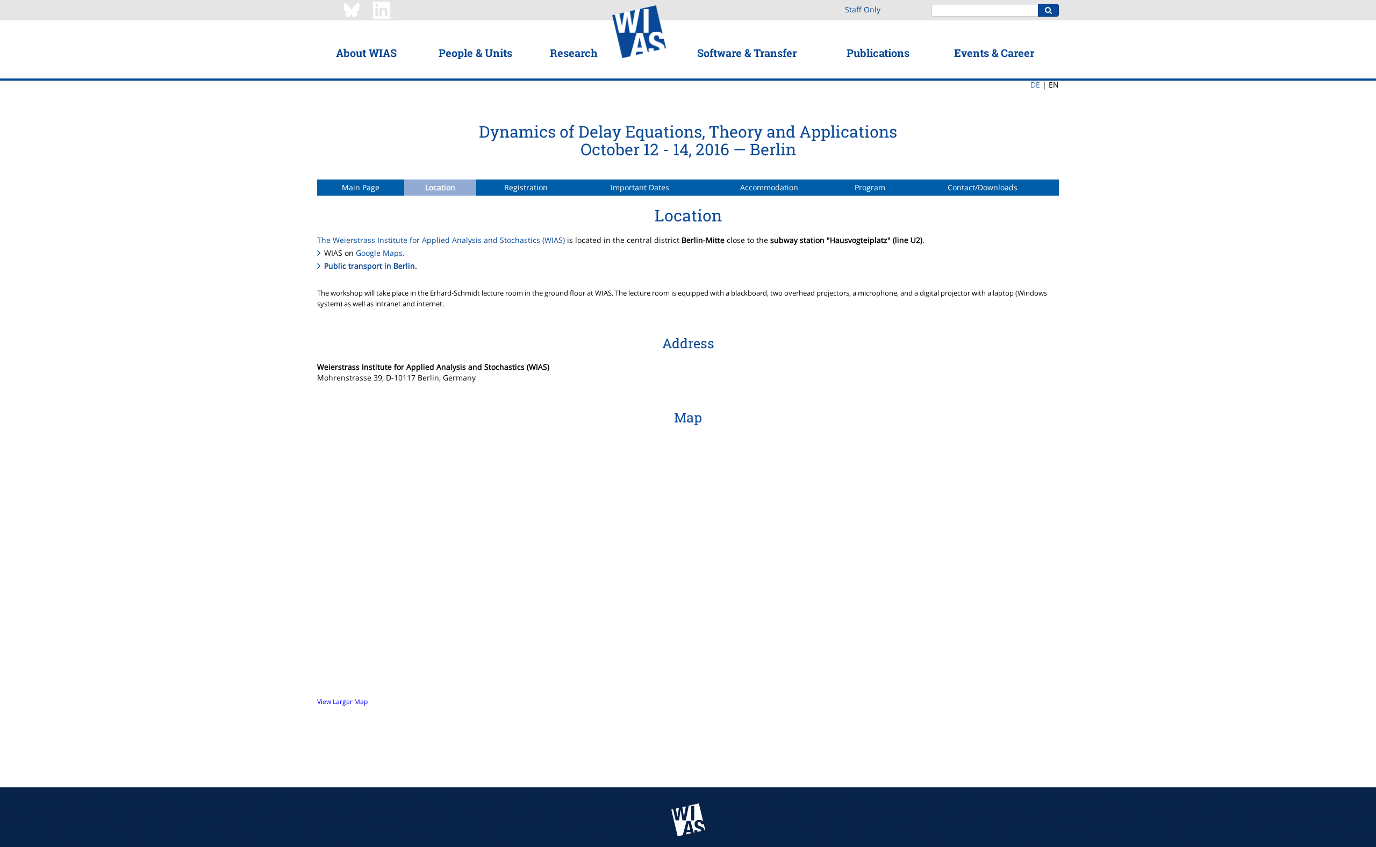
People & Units (475, 53)
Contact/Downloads (982, 187)
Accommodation (769, 187)
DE (1035, 85)
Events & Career (994, 53)
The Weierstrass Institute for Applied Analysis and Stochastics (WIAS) (441, 240)
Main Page (360, 187)
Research (574, 53)
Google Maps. (380, 253)
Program (870, 187)
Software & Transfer (747, 53)
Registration (526, 187)
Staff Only (862, 9)
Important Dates (640, 187)
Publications (878, 53)
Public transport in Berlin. (370, 266)
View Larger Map (342, 701)
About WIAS (366, 53)
